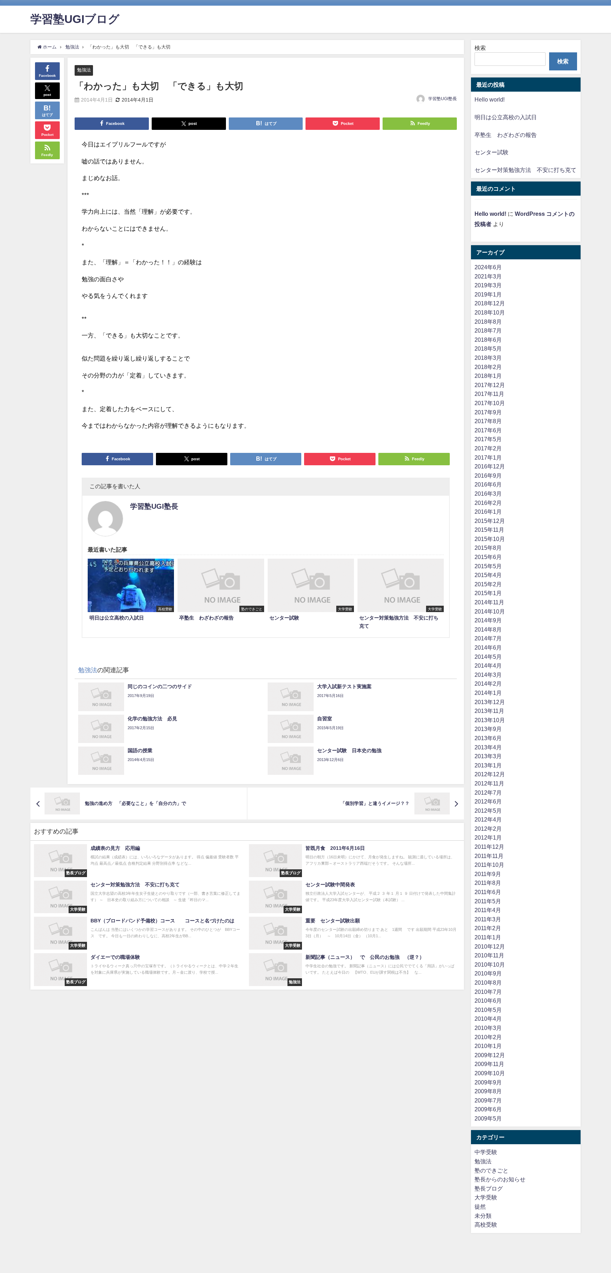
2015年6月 (488, 557)
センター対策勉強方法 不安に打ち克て (525, 170)
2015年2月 (488, 584)
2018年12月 (490, 303)
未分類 (483, 1216)
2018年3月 (488, 358)
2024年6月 (488, 267)
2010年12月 (490, 946)
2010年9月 (488, 973)
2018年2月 (488, 367)
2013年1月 (488, 765)
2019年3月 (488, 285)
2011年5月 (488, 901)
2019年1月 (488, 294)
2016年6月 (488, 484)
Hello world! (490, 99)
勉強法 (84, 70)
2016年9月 (488, 475)
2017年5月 (488, 439)
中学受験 (486, 1152)
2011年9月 (488, 874)
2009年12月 (490, 1055)
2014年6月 (488, 647)
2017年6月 (488, 430)
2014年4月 (488, 665)
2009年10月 (490, 1073)
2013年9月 (488, 729)
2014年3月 (488, 675)
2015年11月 (489, 529)
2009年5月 (488, 1118)
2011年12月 (489, 846)
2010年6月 (488, 1000)
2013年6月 (488, 738)
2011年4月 (488, 910)
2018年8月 (488, 321)
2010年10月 (490, 964)
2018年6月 (488, 339)
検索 (480, 48)
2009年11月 (489, 1064)
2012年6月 (488, 801)
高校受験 (486, 1224)
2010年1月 (488, 1046)
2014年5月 (488, 656)
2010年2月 (488, 1037)
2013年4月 (488, 747)
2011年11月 (489, 856)
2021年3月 (488, 276)
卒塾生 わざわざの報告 (506, 135)
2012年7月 (488, 792)
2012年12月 (490, 774)
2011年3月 (488, 919)
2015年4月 (488, 575)
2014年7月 (488, 638)
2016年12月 (490, 466)
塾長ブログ (489, 1188)
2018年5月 (488, 348)
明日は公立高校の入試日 (506, 117)
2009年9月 (488, 1082)
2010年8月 (488, 982)
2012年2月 (488, 828)
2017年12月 (490, 385)
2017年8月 (488, 421)
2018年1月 (488, 376)
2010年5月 (488, 1010)
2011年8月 (488, 883)
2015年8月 (488, 548)
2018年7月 (488, 330)
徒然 (480, 1206)
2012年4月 (488, 819)
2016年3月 (488, 493)
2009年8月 (488, 1091)
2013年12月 (490, 702)
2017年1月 (488, 457)
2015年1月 (488, 593)
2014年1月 (488, 693)
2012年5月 (488, 810)
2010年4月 (488, 1018)
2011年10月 (489, 865)
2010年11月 (489, 955)
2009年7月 (488, 1100)
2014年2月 (488, 683)
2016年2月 (488, 503)
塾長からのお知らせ (500, 1179)
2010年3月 (488, 1028)
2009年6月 (488, 1109)
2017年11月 (489, 394)
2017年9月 (488, 412)
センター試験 (491, 152)
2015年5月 (488, 566)
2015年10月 (490, 539)
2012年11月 (489, 783)
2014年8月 (488, 629)
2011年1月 (488, 937)
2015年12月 (490, 521)
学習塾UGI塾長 (442, 99)
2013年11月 (489, 711)
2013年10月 (490, 720)
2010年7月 (488, 992)
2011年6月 (488, 892)
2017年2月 (488, 448)
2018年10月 (490, 312)
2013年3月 (488, 756)
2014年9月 (488, 620)
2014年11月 (489, 602)
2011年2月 (488, 928)
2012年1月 (488, 837)
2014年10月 (490, 611)
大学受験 (486, 1197)
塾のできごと (491, 1170)
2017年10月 (490, 403)
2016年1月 (488, 511)
